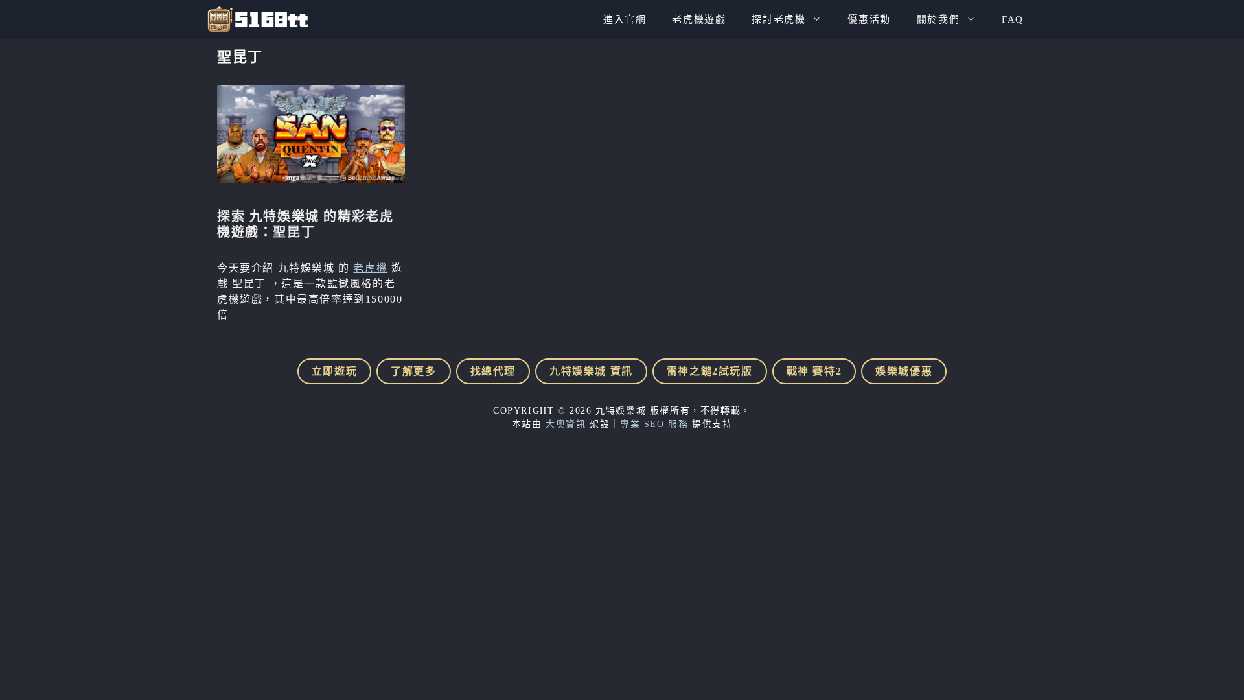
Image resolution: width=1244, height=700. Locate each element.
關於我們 (938, 19)
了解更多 (413, 371)
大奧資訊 (566, 424)
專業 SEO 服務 (654, 424)
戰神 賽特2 (814, 371)
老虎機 (370, 268)
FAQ (1013, 19)
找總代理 (493, 371)
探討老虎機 (778, 19)
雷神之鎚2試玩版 (710, 371)
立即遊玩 (334, 371)
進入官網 (624, 19)
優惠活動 (868, 19)
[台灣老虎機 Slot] (257, 19)
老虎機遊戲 (699, 19)
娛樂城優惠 (903, 371)
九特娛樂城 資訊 (591, 371)
